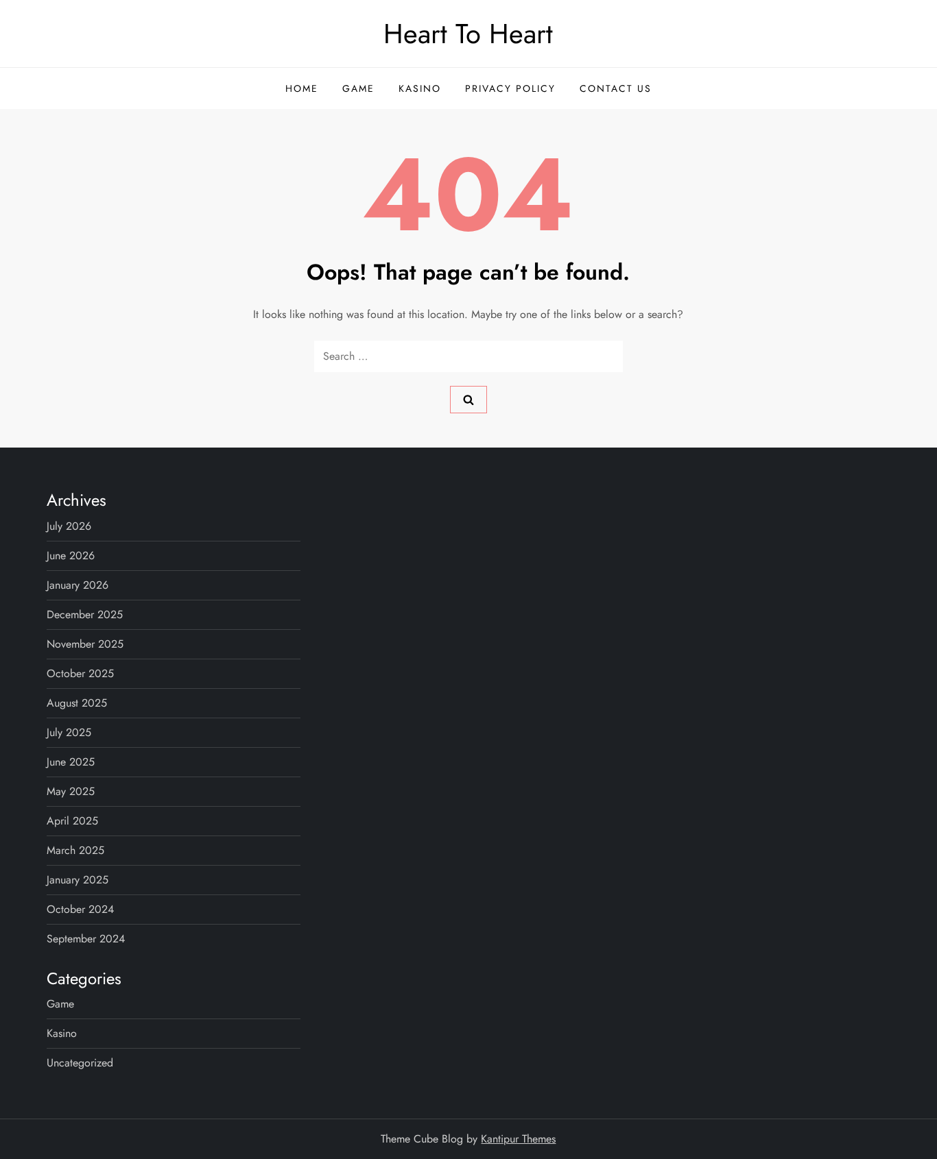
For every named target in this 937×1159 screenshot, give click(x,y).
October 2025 (80, 673)
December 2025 (85, 614)
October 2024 (80, 909)
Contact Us (616, 88)
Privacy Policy (510, 88)
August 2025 (77, 703)
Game (358, 88)
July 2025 (69, 732)
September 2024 (86, 939)
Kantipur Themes (518, 1139)
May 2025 (71, 791)
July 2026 (69, 526)
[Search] (468, 399)
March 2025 (75, 850)
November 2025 (85, 644)
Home (301, 88)
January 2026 (77, 585)
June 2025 (71, 762)
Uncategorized (80, 1063)
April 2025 (72, 821)
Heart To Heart (468, 33)
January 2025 (77, 880)
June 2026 (71, 555)
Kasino (420, 88)
